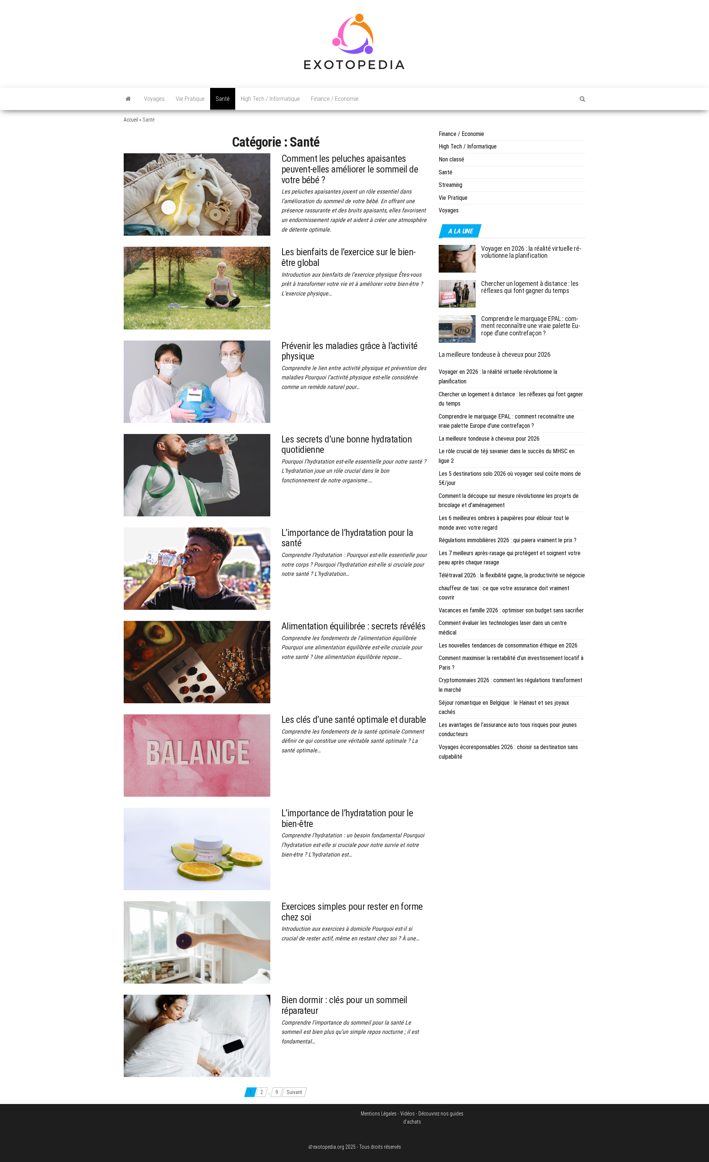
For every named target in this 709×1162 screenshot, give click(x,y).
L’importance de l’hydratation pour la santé (347, 538)
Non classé (451, 159)
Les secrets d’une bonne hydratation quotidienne (346, 444)
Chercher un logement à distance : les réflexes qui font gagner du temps (530, 287)
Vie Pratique (190, 98)
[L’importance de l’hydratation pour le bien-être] (197, 848)
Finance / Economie (335, 98)
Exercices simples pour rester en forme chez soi (352, 912)
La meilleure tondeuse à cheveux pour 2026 (494, 354)
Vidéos (407, 1114)
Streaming (450, 184)
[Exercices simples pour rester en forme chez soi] (197, 942)
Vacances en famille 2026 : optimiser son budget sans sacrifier (511, 610)
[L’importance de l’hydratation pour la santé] (197, 568)
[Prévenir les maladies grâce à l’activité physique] (197, 381)
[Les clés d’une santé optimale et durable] (197, 755)
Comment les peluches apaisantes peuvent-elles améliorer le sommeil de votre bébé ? (349, 169)
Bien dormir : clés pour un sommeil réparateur (344, 1005)
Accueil (131, 120)
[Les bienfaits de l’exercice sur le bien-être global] (197, 288)
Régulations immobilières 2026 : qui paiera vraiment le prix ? (507, 540)
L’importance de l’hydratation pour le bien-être (347, 818)
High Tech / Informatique (270, 98)
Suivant (294, 1092)
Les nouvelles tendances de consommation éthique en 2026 (508, 645)
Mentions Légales (379, 1114)
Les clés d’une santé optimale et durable (353, 719)
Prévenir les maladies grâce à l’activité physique (349, 351)
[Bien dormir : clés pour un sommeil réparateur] (197, 1036)
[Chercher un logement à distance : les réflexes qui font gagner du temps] (457, 293)
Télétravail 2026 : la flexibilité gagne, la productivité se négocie (512, 575)
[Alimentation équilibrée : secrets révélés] (197, 661)
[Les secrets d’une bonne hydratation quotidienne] (197, 475)
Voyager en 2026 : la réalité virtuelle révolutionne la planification (531, 252)
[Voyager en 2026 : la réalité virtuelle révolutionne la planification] (457, 258)
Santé (223, 98)
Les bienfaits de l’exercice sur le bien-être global (348, 257)
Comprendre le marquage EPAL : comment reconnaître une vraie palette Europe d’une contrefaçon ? (530, 326)
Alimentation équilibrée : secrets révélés (353, 626)
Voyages (154, 98)
